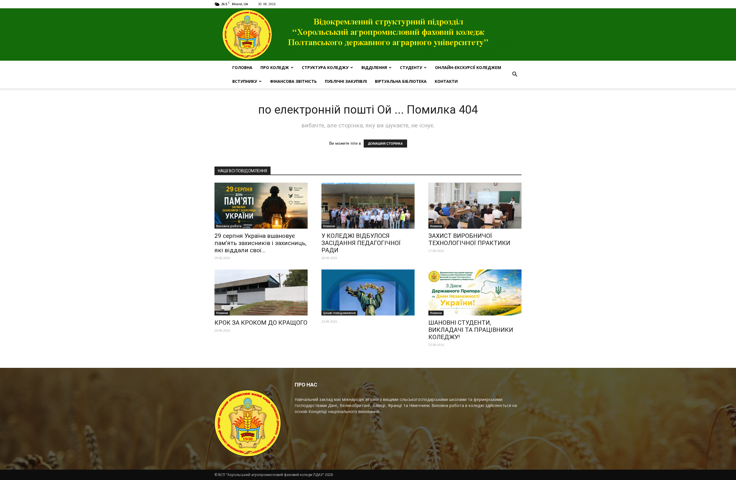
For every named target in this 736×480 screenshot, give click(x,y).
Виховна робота (228, 226)
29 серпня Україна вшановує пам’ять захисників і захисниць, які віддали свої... (260, 243)
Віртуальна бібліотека (401, 81)
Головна (242, 67)
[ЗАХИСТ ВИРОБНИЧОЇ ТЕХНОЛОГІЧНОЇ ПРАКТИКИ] (475, 206)
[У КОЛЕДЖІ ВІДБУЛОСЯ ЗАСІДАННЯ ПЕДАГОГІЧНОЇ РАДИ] (368, 206)
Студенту (411, 67)
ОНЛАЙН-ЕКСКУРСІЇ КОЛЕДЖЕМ (468, 67)
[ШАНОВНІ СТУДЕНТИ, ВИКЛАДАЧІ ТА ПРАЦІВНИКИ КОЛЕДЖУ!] (475, 292)
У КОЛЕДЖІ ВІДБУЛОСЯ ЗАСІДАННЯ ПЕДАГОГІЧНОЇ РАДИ (361, 243)
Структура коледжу (325, 67)
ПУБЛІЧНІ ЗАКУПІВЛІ (346, 81)
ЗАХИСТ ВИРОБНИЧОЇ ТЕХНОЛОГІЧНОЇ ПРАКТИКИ (469, 239)
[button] (515, 74)
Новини (329, 226)
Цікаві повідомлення (339, 313)
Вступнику (244, 81)
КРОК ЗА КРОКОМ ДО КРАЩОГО (260, 322)
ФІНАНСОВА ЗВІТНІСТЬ (293, 81)
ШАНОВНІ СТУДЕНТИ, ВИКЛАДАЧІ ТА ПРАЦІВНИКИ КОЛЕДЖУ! (470, 330)
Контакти (446, 81)
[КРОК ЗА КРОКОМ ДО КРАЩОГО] (261, 292)
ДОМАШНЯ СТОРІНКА (385, 143)
